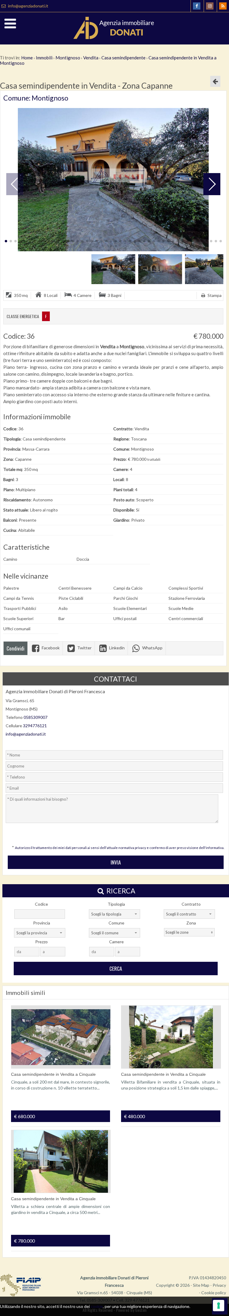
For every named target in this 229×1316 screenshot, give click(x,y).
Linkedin (116, 647)
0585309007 (35, 717)
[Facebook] (197, 6)
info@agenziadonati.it (27, 5)
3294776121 (35, 725)
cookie (97, 1306)
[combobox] (114, 914)
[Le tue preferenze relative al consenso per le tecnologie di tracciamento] (218, 1305)
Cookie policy (213, 1292)
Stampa (214, 295)
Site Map (201, 1285)
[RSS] (223, 6)
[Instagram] (210, 6)
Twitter (84, 647)
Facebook (50, 647)
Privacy (219, 1285)
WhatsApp (152, 647)
